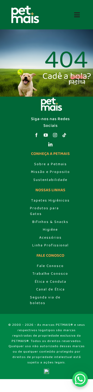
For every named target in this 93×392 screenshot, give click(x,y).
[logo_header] (24, 7)
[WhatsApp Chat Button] (80, 379)
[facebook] (36, 135)
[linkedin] (50, 144)
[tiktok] (64, 135)
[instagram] (55, 135)
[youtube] (46, 135)
